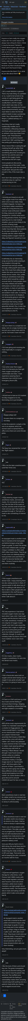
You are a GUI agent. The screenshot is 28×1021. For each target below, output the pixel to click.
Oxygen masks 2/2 (6, 9)
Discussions (6, 6)
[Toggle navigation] (3, 2)
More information (7, 17)
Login (12, 2)
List (4, 25)
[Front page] (1, 6)
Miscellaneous (22, 6)
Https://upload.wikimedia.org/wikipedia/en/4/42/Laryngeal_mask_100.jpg (14, 533)
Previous (14, 82)
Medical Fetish (14, 6)
